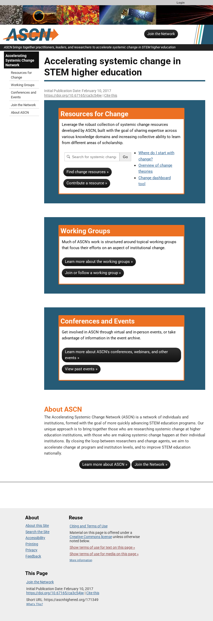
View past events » (81, 369)
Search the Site (37, 532)
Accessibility (35, 538)
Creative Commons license (91, 537)
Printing (31, 544)
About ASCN (20, 112)
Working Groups (23, 85)
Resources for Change (21, 75)
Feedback (33, 556)
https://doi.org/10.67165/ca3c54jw (73, 95)
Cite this (110, 95)
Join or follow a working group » (93, 272)
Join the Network (161, 34)
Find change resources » (87, 172)
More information (81, 560)
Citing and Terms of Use (89, 526)
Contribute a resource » (86, 183)
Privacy (31, 550)
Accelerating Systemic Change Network (19, 60)
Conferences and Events (23, 94)
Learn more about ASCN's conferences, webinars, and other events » (116, 355)
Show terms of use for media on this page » (104, 554)
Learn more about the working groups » (99, 261)
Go (125, 157)
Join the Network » (151, 464)
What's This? (34, 604)
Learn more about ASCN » (104, 464)
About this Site (37, 525)
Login (181, 2)
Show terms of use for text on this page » (102, 547)
